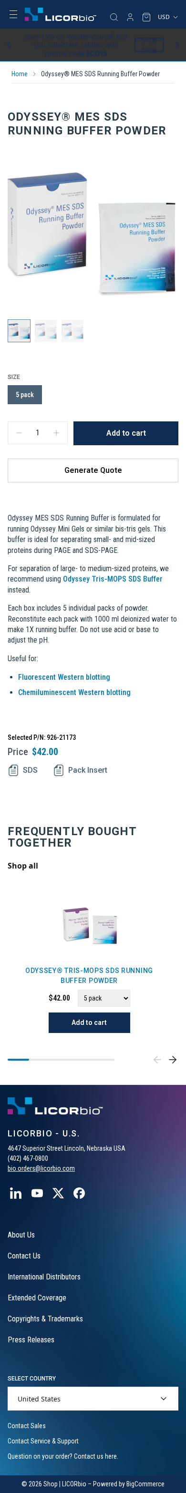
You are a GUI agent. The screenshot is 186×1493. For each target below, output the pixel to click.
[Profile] (130, 17)
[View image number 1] (19, 330)
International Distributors (44, 1276)
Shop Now (149, 45)
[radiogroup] (93, 394)
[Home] (60, 14)
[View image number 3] (72, 330)
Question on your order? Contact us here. (63, 1456)
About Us (21, 1234)
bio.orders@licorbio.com (41, 1168)
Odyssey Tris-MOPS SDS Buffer (113, 578)
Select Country (32, 1378)
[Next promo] (177, 44)
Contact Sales (27, 1426)
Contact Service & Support (43, 1441)
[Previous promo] (8, 44)
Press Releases (31, 1339)
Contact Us (24, 1255)
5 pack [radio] (25, 395)
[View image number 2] (45, 330)
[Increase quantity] (56, 433)
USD (164, 17)
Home (19, 74)
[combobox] (93, 1399)
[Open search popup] (114, 17)
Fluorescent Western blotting (64, 677)
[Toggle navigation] (13, 14)
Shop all (23, 865)
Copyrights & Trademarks (45, 1318)
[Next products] (172, 1059)
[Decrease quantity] (19, 433)
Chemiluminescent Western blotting (74, 692)
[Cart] (146, 17)
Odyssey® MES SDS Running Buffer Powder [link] (100, 74)
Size (14, 377)
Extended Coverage (37, 1297)
